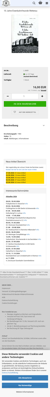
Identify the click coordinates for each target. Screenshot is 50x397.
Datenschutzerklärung (10, 373)
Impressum (6, 288)
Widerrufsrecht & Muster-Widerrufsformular (18, 294)
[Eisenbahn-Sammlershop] (5, 3)
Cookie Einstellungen (9, 303)
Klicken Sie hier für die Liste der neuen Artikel (21, 170)
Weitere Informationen (25, 392)
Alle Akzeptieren (25, 378)
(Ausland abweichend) (30, 76)
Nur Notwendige (25, 385)
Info (26, 204)
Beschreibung (11, 125)
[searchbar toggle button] (34, 3)
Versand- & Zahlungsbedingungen (14, 291)
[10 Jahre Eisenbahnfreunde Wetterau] (25, 34)
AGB (3, 297)
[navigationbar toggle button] (47, 3)
